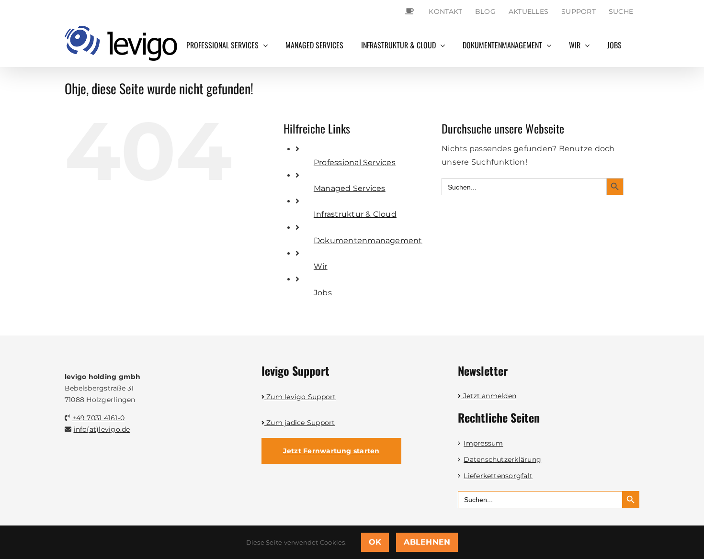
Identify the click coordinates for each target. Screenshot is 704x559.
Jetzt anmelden (488, 395)
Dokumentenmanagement (368, 240)
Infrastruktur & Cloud (355, 214)
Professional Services (355, 162)
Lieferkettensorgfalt (498, 475)
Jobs (323, 292)
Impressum (483, 443)
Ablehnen (427, 542)
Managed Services (350, 188)
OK (375, 542)
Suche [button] (621, 11)
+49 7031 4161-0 (98, 418)
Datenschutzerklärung (502, 459)
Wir (321, 266)
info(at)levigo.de (102, 429)
